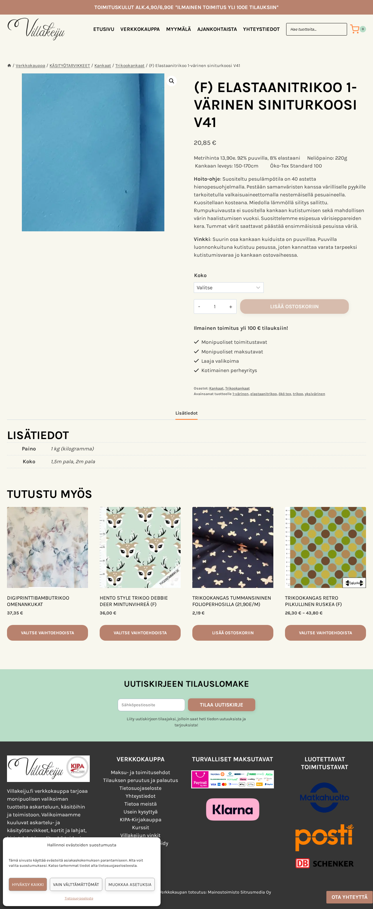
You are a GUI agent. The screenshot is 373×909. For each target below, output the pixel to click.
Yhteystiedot (261, 29)
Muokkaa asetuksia (130, 884)
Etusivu (103, 29)
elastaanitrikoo (263, 394)
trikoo (298, 394)
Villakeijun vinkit (140, 835)
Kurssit (140, 827)
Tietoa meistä (140, 804)
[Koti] (9, 65)
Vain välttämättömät (76, 884)
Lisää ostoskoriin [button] (233, 632)
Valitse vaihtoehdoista (47, 632)
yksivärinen (315, 394)
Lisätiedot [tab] (186, 413)
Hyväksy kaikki (28, 884)
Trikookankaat (237, 388)
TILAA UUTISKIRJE (221, 705)
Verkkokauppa (140, 29)
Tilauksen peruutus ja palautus (140, 780)
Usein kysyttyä (141, 811)
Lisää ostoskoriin (294, 306)
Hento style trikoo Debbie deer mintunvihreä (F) (134, 601)
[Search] (339, 29)
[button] (171, 81)
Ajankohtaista (217, 29)
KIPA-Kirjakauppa (140, 819)
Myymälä (178, 29)
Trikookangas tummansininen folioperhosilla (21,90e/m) (231, 601)
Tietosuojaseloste (79, 898)
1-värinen (241, 394)
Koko (200, 275)
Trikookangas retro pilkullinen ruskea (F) (313, 601)
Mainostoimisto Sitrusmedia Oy (239, 892)
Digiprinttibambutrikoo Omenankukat (38, 601)
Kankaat (216, 388)
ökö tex (285, 394)
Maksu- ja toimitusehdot (140, 772)
